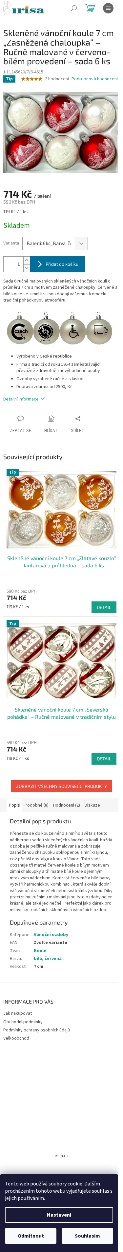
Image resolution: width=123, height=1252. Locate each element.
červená (53, 958)
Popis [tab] (14, 805)
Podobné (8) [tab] (37, 805)
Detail (104, 607)
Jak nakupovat (17, 1013)
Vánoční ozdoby (51, 934)
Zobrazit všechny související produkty (61, 786)
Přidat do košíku (62, 264)
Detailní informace (21, 399)
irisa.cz (62, 1156)
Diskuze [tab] (92, 805)
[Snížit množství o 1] (26, 268)
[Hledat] (73, 8)
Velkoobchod (16, 1038)
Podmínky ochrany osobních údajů (36, 1030)
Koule (40, 951)
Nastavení (59, 1215)
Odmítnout (31, 1236)
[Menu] (108, 8)
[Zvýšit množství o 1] (26, 260)
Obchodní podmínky (23, 1022)
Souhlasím (87, 1236)
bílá (38, 958)
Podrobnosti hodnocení (95, 79)
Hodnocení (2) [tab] (66, 805)
